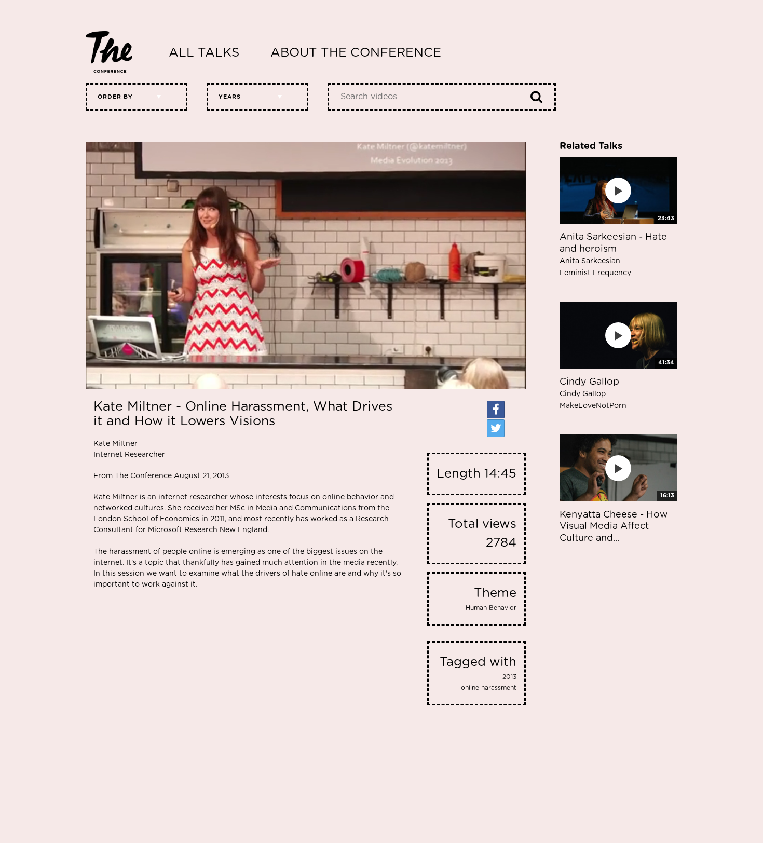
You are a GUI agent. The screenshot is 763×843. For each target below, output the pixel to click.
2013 (509, 677)
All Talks (204, 53)
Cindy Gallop (593, 393)
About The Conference (355, 53)
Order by (115, 97)
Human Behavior (491, 608)
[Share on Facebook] (496, 409)
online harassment (488, 688)
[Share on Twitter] (496, 428)
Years (230, 97)
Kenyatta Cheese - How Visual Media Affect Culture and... (613, 526)
